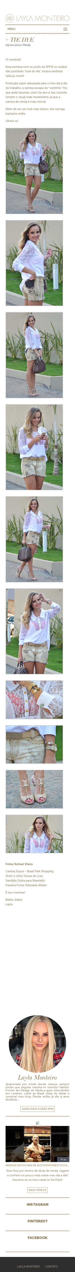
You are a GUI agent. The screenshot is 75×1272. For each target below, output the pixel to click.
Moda (26, 45)
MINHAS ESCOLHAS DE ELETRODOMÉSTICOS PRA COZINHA (37, 1165)
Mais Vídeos (37, 1190)
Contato (51, 1266)
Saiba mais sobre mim (37, 1108)
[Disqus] (37, 955)
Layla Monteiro (28, 1266)
